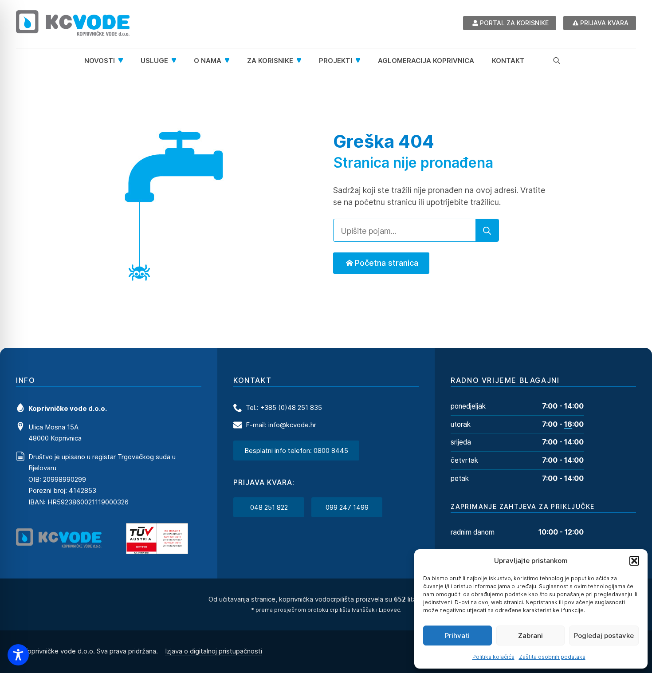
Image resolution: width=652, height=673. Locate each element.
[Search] (487, 230)
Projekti (335, 60)
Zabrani (530, 635)
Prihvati (457, 635)
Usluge (154, 60)
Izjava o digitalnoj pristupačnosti (213, 651)
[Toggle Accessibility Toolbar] (18, 654)
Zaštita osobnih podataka (552, 656)
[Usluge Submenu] (176, 60)
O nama (207, 60)
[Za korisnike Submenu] (301, 60)
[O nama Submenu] (229, 60)
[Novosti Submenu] (123, 60)
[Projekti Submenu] (360, 60)
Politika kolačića (493, 656)
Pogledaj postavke (604, 635)
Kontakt (508, 60)
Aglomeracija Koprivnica (426, 60)
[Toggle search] (556, 60)
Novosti (99, 60)
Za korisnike (270, 60)
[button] (634, 560)
